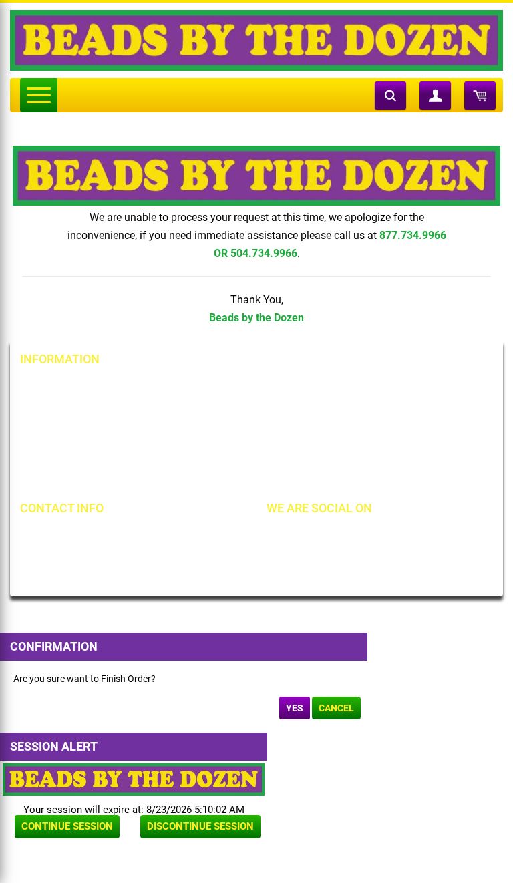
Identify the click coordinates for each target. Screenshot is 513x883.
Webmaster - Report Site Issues (255, 455)
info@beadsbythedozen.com (100, 558)
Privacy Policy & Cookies (399, 432)
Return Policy (218, 386)
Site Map (367, 386)
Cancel (336, 708)
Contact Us (56, 432)
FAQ (199, 477)
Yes (294, 708)
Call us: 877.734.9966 (85, 535)
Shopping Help (221, 432)
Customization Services (81, 477)
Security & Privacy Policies (245, 409)
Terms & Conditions (389, 409)
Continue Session (67, 826)
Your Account (61, 386)
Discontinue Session (200, 826)
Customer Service (69, 455)
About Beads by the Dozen (87, 409)
